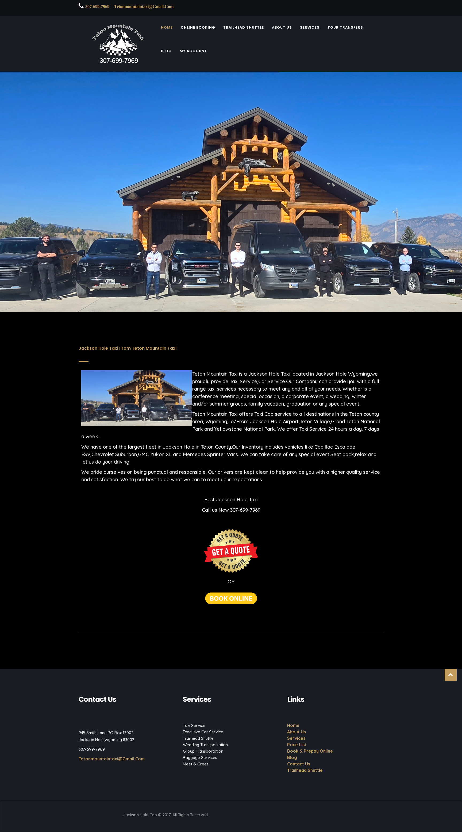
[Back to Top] (451, 675)
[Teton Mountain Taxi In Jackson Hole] (116, 46)
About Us (282, 29)
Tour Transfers (345, 29)
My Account (193, 52)
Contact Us (298, 763)
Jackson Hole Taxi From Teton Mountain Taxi (127, 348)
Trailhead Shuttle (243, 29)
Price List (296, 744)
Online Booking (198, 29)
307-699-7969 (97, 6)
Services (309, 29)
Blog (166, 52)
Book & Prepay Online (310, 751)
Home (167, 29)
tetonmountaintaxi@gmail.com (144, 6)
